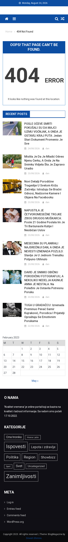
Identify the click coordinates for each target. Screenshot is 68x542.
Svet (19, 466)
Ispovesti (16, 446)
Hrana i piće (33, 437)
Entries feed (14, 508)
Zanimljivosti (21, 476)
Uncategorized (36, 466)
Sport (8, 466)
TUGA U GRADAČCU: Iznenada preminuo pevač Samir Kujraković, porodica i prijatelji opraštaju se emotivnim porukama (44, 313)
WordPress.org (15, 521)
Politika (12, 457)
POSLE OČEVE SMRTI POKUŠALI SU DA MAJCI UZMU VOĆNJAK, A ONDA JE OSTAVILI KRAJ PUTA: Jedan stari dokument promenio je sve (43, 133)
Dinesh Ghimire (34, 538)
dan (47, 148)
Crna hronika (14, 437)
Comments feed (16, 515)
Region (29, 457)
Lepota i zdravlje (43, 447)
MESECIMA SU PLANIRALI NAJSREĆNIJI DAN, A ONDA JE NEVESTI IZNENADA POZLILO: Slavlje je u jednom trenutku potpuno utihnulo (44, 251)
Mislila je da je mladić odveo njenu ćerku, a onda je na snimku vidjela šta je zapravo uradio (44, 162)
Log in (10, 502)
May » (35, 380)
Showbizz (48, 457)
